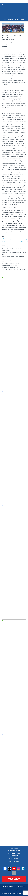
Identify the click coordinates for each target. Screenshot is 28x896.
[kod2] (14, 674)
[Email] (14, 873)
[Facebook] (5, 868)
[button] (5, 19)
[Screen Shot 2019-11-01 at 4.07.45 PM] (14, 332)
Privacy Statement (18, 890)
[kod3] (14, 446)
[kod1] (14, 560)
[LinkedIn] (23, 868)
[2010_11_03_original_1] (14, 789)
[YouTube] (14, 868)
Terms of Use (9, 890)
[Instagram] (18, 868)
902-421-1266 (16, 858)
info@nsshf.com (15, 861)
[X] (9, 869)
